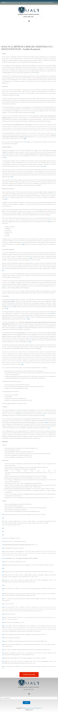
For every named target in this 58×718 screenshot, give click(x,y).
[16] (51, 192)
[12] (5, 157)
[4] (14, 103)
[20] (23, 244)
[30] (28, 319)
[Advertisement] (29, 33)
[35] (43, 415)
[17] (6, 199)
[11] (5, 152)
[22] (3, 270)
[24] (12, 282)
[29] (53, 313)
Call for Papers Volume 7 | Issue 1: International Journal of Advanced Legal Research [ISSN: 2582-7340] (27, 2)
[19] (49, 221)
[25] (3, 287)
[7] (8, 117)
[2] (38, 72)
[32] (30, 341)
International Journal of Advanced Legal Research (32, 708)
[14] (12, 176)
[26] (13, 301)
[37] (49, 427)
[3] (18, 95)
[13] (45, 166)
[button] (29, 21)
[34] (18, 413)
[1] (4, 62)
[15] (40, 185)
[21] (31, 258)
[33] (3, 649)
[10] (3, 548)
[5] (16, 110)
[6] (33, 112)
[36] (46, 422)
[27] (15, 306)
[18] (40, 211)
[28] (7, 308)
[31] (21, 327)
